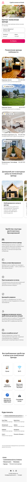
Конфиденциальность (10, 475)
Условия (20, 475)
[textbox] (7, 36)
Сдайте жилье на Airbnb (17, 2)
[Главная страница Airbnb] (3, 2)
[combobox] (13, 31)
